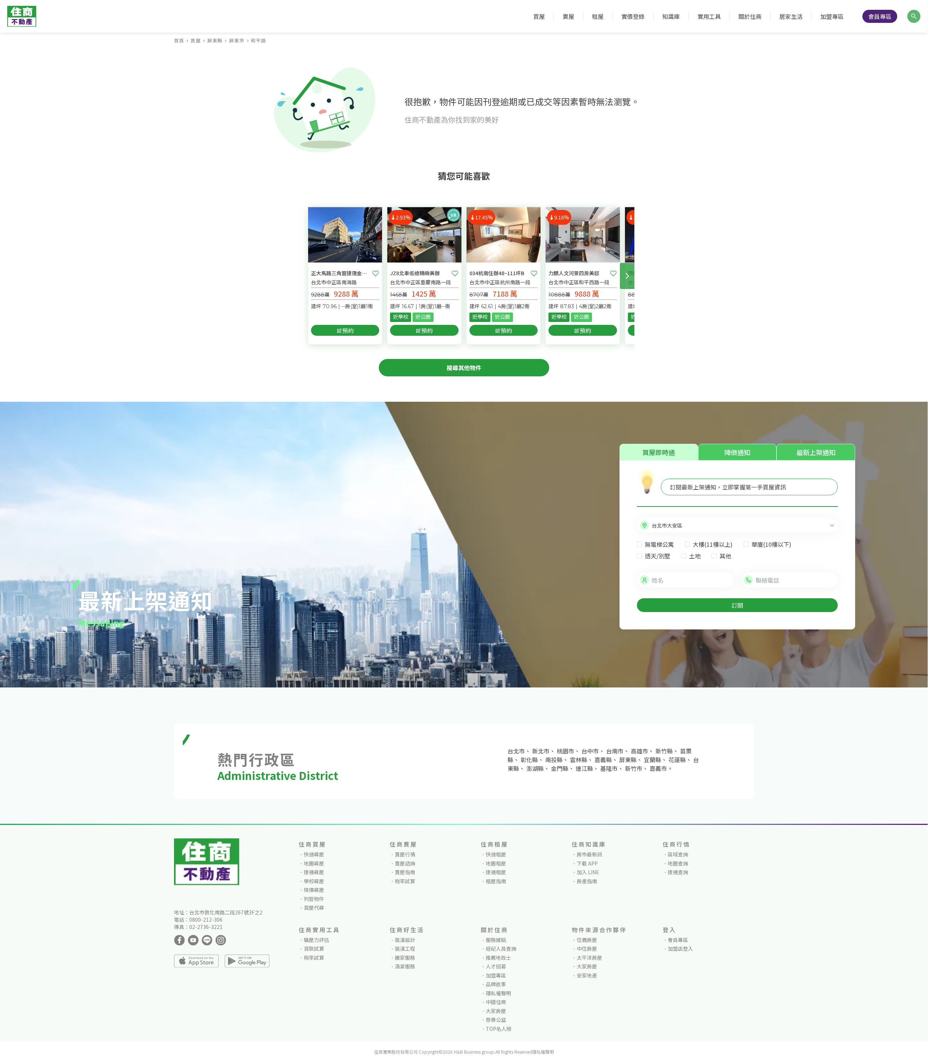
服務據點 (496, 939)
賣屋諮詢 (405, 863)
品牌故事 (496, 984)
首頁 (179, 40)
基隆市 (609, 768)
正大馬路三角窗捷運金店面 (340, 273)
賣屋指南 (405, 872)
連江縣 (584, 768)
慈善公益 (496, 1019)
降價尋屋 (314, 889)
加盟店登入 (680, 948)
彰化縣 (529, 759)
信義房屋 (587, 939)
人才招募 (496, 966)
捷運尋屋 (314, 872)
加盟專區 (832, 16)
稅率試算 (405, 881)
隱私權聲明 (498, 993)
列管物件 (314, 898)
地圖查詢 (678, 863)
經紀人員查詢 (501, 948)
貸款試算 (314, 948)
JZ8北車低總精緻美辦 (415, 273)
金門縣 (559, 768)
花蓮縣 (677, 759)
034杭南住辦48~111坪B (496, 273)
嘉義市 (658, 768)
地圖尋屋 (314, 863)
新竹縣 (664, 751)
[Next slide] (627, 276)
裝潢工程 (405, 948)
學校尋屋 (314, 881)
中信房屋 (587, 948)
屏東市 (236, 40)
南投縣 (554, 759)
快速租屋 (496, 854)
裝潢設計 (405, 939)
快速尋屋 (314, 854)
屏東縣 (215, 40)
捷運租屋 (496, 872)
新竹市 (633, 768)
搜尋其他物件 (464, 367)
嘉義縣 (603, 759)
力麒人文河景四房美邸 (573, 273)
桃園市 (565, 751)
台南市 (615, 751)
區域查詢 (678, 854)
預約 (348, 330)
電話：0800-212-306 (198, 919)
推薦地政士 (498, 957)
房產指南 (587, 881)
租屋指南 (496, 881)
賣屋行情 (405, 854)
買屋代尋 (314, 907)
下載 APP (587, 863)
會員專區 (879, 16)
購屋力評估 (316, 939)
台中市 (590, 751)
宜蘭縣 (652, 759)
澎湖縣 (535, 768)
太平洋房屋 (589, 957)
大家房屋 (496, 1011)
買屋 (196, 40)
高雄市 (639, 751)
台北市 (516, 751)
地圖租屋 (496, 863)
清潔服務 (405, 966)
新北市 (541, 751)
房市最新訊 (589, 854)
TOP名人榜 (498, 1028)
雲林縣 (578, 759)
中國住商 (496, 1001)
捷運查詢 (678, 872)
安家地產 (587, 975)
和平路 (258, 40)
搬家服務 (405, 957)
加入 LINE (588, 872)
